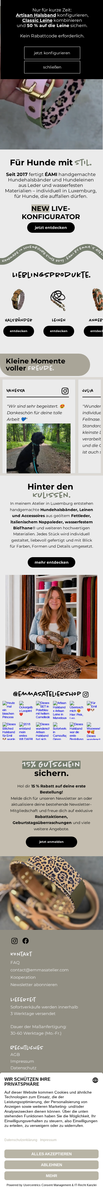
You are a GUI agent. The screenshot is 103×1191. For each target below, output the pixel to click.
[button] (52, 67)
